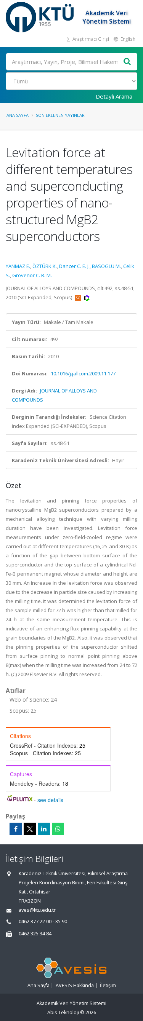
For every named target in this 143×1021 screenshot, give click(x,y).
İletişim (108, 985)
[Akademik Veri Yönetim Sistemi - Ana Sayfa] (41, 17)
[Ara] (127, 61)
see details (50, 800)
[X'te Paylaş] (30, 829)
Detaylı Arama (114, 96)
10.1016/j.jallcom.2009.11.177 (83, 373)
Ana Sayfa (17, 115)
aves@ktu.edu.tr (37, 910)
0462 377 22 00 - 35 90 (43, 921)
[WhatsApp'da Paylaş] (58, 829)
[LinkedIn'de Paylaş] (44, 829)
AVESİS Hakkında (75, 985)
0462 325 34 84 (35, 933)
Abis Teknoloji (63, 1012)
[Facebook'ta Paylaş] (16, 829)
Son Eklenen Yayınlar (60, 115)
